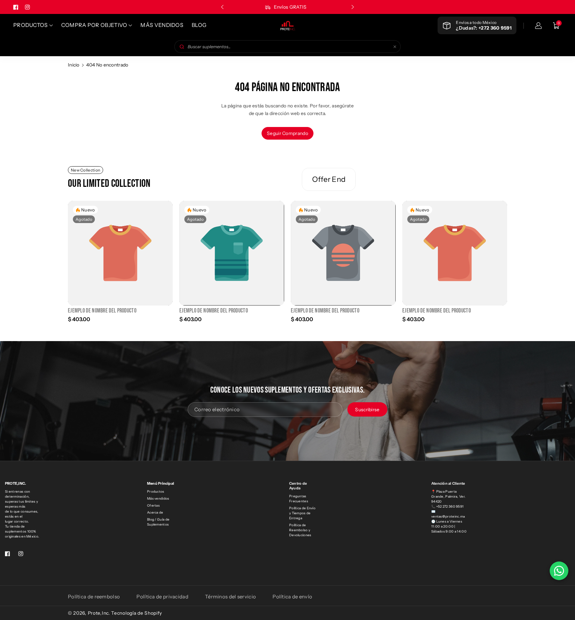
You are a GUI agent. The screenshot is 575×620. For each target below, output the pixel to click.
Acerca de (155, 512)
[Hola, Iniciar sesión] (538, 25)
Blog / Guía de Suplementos (158, 522)
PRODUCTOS (30, 25)
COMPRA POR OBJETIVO (94, 25)
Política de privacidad (162, 596)
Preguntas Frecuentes (298, 498)
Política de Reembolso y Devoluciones (300, 530)
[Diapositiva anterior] (222, 7)
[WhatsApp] (559, 570)
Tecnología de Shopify (136, 613)
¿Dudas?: (483, 28)
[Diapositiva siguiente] (353, 7)
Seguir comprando (287, 133)
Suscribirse (367, 409)
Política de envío (292, 596)
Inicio (74, 65)
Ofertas (153, 505)
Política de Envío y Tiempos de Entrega (302, 513)
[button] (556, 25)
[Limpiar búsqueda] (394, 47)
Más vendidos (158, 498)
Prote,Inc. (99, 613)
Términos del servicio (230, 596)
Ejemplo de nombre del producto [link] (102, 310)
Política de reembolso (94, 596)
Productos (155, 491)
